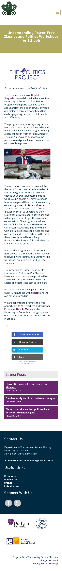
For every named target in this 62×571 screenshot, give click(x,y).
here (37, 292)
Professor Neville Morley (18, 309)
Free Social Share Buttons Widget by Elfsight (27, 362)
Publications (11, 479)
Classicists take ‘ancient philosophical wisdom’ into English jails (28, 411)
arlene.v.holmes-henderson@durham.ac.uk (29, 460)
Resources (10, 476)
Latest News (11, 486)
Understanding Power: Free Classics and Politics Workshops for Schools (31, 36)
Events (8, 482)
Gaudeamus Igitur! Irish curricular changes (30, 398)
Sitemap (53, 563)
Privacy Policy (40, 563)
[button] (27, 334)
